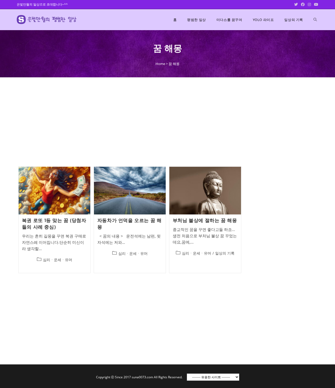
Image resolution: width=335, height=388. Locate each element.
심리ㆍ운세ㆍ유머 (57, 259)
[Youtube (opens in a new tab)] (315, 4)
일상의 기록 (224, 253)
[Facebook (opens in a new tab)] (302, 4)
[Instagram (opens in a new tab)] (309, 4)
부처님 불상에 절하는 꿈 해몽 (205, 220)
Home (160, 63)
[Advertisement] (167, 121)
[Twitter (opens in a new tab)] (296, 4)
